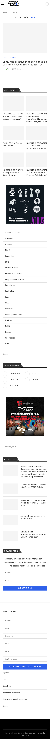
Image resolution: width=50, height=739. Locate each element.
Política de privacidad (11, 692)
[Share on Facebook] (18, 74)
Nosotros (7, 686)
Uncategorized (11, 338)
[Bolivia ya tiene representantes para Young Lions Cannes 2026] (10, 536)
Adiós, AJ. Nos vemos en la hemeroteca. (33, 517)
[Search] (42, 4)
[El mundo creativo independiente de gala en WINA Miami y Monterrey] (25, 38)
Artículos (9, 238)
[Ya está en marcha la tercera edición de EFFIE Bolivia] (10, 488)
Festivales (9, 291)
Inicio (5, 679)
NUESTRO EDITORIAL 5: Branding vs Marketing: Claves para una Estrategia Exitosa (36, 118)
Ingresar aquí (8, 672)
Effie (7, 262)
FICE (7, 303)
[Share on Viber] (32, 74)
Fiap (7, 297)
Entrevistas (10, 285)
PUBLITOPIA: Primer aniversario (12, 144)
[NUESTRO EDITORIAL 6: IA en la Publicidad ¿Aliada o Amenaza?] (13, 103)
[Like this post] (15, 74)
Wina (7, 344)
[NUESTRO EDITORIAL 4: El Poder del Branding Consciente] (37, 133)
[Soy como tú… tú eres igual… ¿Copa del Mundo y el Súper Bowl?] (10, 504)
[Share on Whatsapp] (26, 74)
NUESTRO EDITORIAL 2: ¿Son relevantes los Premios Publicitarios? (36, 172)
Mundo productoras (13, 314)
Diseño (8, 250)
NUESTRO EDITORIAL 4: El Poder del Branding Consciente (36, 145)
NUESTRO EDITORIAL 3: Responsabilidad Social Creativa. (13, 172)
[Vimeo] (36, 4)
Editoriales (9, 256)
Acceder (6, 354)
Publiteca (9, 326)
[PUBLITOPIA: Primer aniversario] (13, 133)
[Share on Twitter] (21, 74)
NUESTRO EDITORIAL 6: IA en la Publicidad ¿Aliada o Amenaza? (13, 116)
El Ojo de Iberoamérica (14, 279)
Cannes (8, 244)
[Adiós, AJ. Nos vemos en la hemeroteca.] (10, 520)
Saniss (8, 332)
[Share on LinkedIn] (24, 74)
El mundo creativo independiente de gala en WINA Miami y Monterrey (25, 63)
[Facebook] (28, 4)
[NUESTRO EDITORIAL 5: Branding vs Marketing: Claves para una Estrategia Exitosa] (37, 103)
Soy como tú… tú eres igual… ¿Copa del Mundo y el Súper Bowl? (34, 503)
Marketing (9, 308)
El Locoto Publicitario (14, 273)
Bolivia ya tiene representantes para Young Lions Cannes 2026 (33, 534)
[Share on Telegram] (29, 74)
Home (5, 12)
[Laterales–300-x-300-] (25, 186)
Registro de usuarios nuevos (15, 699)
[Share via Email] (34, 74)
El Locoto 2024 (11, 268)
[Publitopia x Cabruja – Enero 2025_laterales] (25, 398)
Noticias (8, 320)
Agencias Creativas (13, 232)
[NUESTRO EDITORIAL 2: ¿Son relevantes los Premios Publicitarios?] (37, 160)
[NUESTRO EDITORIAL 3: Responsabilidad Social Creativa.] (13, 160)
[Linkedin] (33, 4)
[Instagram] (30, 4)
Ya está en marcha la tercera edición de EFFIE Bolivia (34, 485)
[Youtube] (38, 4)
